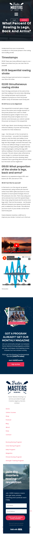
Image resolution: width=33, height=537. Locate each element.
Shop (7, 416)
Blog (7, 423)
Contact (8, 435)
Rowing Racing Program (14, 442)
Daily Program (10, 449)
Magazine (9, 453)
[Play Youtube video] (16, 245)
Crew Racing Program (13, 446)
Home (8, 409)
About (8, 427)
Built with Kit (16, 529)
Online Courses (11, 412)
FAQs (7, 431)
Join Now (24, 20)
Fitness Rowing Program (14, 457)
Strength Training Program (15, 460)
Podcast (8, 420)
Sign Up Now (16, 364)
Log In (14, 20)
